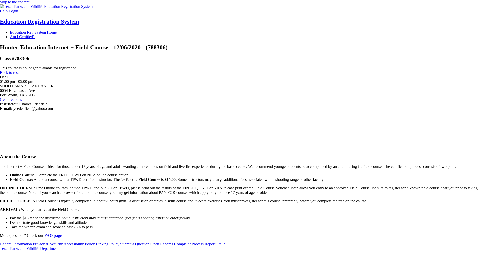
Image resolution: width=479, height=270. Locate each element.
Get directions (11, 100)
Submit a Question (134, 244)
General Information (16, 244)
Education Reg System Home (33, 32)
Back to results (11, 72)
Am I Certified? (22, 37)
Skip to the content (14, 2)
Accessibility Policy (79, 244)
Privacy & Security (48, 244)
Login (13, 11)
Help (4, 11)
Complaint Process (189, 244)
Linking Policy (107, 244)
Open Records (161, 244)
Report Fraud (215, 244)
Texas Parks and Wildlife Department (29, 248)
